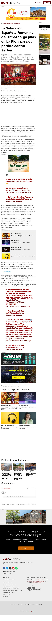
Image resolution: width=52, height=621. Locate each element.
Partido (12, 384)
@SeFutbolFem (16, 181)
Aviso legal (13, 604)
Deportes (6, 23)
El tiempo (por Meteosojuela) (11, 588)
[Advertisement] (18, 114)
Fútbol (11, 23)
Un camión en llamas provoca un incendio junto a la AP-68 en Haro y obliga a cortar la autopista (7, 474)
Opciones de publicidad (9, 584)
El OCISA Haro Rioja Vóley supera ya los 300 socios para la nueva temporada (31, 474)
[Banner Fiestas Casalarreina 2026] (18, 171)
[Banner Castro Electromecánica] (18, 363)
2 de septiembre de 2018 (19, 200)
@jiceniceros (11, 326)
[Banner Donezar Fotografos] (44, 32)
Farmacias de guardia (8, 586)
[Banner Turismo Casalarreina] (26, 19)
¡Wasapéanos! (6, 594)
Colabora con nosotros (9, 592)
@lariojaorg (23, 332)
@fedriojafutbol (12, 336)
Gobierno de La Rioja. (36, 582)
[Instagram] (10, 568)
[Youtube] (13, 568)
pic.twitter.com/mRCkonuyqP (18, 341)
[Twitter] (7, 568)
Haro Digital (31, 611)
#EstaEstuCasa (25, 336)
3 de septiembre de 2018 (15, 348)
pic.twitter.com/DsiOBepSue (18, 306)
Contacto (5, 596)
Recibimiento (19, 384)
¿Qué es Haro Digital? (8, 580)
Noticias (17, 23)
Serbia (17, 386)
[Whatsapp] (16, 568)
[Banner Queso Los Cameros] (44, 64)
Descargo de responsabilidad (35, 604)
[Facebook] (4, 568)
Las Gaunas (6, 384)
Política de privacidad (22, 604)
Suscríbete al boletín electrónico (12, 590)
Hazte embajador (7, 582)
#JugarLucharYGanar (24, 190)
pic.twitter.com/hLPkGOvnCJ (18, 192)
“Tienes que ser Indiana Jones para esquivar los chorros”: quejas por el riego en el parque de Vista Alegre (18, 475)
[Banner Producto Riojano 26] (44, 53)
